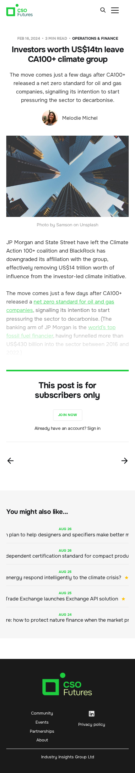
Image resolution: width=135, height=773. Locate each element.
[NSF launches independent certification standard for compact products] (67, 553)
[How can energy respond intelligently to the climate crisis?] (67, 575)
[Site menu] (115, 10)
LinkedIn (91, 714)
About (42, 740)
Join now (67, 415)
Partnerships (42, 731)
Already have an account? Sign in (67, 428)
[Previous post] (10, 460)
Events (42, 722)
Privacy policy (91, 724)
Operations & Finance (95, 38)
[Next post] (125, 460)
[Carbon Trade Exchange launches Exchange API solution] (67, 596)
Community (42, 713)
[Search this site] (103, 10)
